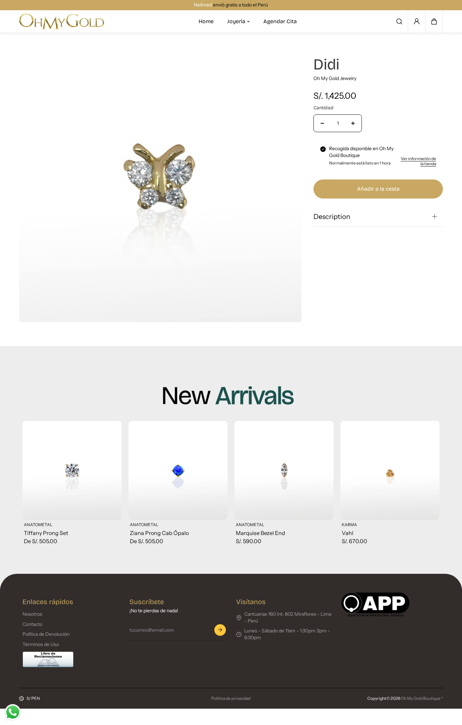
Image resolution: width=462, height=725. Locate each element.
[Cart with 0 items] (434, 21)
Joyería (236, 21)
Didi (326, 64)
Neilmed (199, 5)
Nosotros (32, 614)
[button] (434, 21)
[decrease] (322, 123)
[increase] (352, 123)
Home (206, 21)
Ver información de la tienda (418, 161)
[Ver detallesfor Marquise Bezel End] (284, 470)
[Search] (399, 21)
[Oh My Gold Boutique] (61, 21)
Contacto (32, 624)
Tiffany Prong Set (46, 533)
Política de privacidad (230, 698)
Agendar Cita (280, 21)
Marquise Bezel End (260, 533)
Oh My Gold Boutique (421, 698)
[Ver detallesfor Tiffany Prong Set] (72, 470)
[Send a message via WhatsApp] (12, 712)
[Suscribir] (220, 630)
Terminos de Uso (40, 644)
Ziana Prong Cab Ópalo (159, 533)
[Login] (416, 21)
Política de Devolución (46, 634)
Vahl (347, 533)
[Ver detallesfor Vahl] (390, 470)
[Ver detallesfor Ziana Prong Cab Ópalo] (178, 470)
